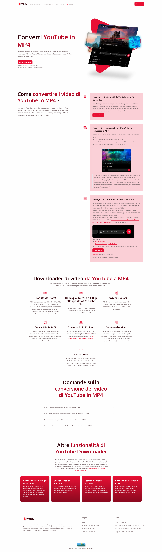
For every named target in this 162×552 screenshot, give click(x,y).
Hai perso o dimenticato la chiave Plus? (128, 528)
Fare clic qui (21, 65)
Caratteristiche (47, 4)
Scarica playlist (100, 241)
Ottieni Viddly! (98, 250)
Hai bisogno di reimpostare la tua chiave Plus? (130, 525)
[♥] (81, 544)
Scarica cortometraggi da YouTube (106, 244)
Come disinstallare (121, 522)
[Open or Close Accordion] (113, 408)
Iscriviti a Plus (60, 4)
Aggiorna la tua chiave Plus (124, 532)
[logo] (22, 4)
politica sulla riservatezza (90, 525)
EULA (84, 522)
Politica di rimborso (88, 528)
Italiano (70, 4)
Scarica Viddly (98, 115)
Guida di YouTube (35, 4)
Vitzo (91, 548)
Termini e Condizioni (88, 532)
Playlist (89, 334)
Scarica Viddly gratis (25, 62)
